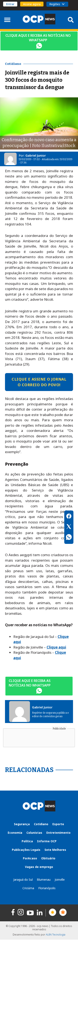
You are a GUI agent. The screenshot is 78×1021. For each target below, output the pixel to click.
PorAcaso (30, 858)
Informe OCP (47, 841)
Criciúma (28, 888)
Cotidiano (41, 824)
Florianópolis (47, 888)
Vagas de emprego (39, 867)
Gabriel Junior (35, 155)
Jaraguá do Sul (23, 879)
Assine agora (32, 4)
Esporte (58, 824)
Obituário (48, 858)
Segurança (22, 824)
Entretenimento (58, 833)
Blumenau (44, 879)
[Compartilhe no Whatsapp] (69, 537)
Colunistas (34, 833)
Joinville (60, 879)
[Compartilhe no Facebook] (69, 517)
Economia (15, 833)
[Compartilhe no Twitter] (69, 527)
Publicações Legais (26, 850)
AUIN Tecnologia (55, 934)
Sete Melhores (55, 850)
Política (27, 841)
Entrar (10, 4)
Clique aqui (56, 647)
